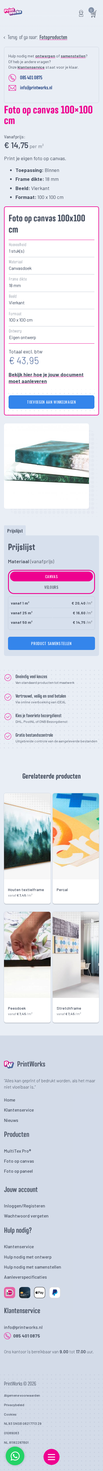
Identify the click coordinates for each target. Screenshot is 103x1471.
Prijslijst (15, 530)
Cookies (10, 1414)
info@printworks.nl (36, 87)
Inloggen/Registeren (24, 1205)
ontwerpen (45, 55)
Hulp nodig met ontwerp (28, 1256)
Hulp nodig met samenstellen (32, 1266)
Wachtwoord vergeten (26, 1215)
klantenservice (31, 67)
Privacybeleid (14, 1405)
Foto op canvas (19, 1161)
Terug (12, 37)
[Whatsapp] (15, 1464)
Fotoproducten (53, 37)
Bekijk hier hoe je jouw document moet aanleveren (46, 377)
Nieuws (11, 1120)
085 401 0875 (31, 77)
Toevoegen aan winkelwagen (51, 402)
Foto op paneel (18, 1171)
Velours (51, 587)
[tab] (15, 530)
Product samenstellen (51, 643)
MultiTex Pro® (17, 1150)
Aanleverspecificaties (25, 1277)
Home (9, 1099)
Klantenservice (19, 1109)
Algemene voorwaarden (22, 1395)
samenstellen (73, 55)
